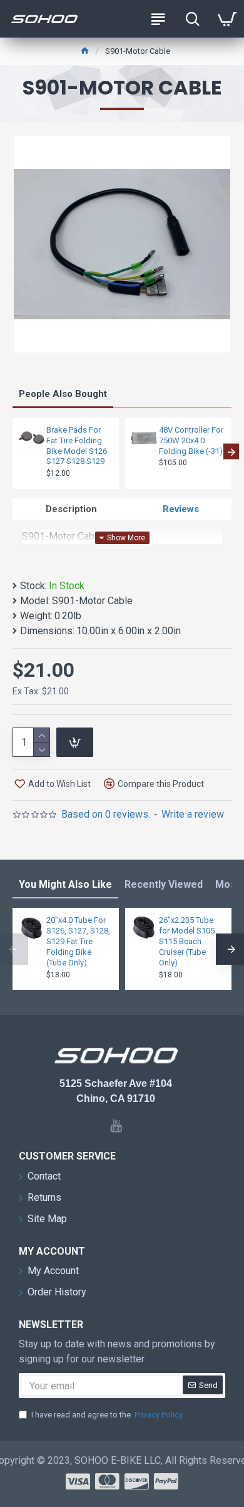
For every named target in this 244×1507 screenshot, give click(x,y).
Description (71, 509)
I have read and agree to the (107, 1414)
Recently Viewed (164, 884)
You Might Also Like (65, 884)
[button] (13, 452)
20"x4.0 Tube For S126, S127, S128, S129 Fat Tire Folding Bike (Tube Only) (78, 941)
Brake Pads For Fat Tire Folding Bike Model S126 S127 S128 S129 (76, 445)
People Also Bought (63, 393)
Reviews (181, 509)
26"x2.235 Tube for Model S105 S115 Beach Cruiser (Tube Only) (187, 941)
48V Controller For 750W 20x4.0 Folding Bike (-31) (191, 440)
